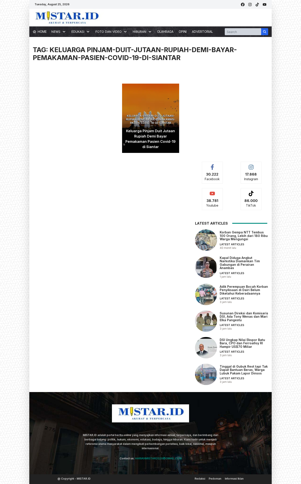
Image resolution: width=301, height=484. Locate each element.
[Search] (264, 31)
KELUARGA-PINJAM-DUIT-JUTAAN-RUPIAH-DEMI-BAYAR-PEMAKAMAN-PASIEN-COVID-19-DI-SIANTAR (150, 119)
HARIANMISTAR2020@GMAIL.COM (158, 458)
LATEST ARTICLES (232, 244)
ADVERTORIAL (202, 31)
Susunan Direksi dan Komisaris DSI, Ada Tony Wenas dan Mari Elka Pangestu (244, 316)
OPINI (183, 31)
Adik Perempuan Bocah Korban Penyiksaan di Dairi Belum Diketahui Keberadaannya (244, 290)
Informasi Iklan (234, 478)
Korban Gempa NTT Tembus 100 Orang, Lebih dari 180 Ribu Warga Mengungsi (244, 235)
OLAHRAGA (165, 31)
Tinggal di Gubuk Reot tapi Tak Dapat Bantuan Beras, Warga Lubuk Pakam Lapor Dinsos (244, 370)
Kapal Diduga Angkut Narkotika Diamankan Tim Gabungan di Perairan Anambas (240, 263)
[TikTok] (257, 4)
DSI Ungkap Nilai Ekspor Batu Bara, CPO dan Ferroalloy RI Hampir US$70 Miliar (242, 343)
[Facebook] (243, 4)
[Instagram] (250, 4)
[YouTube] (264, 4)
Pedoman (215, 478)
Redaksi (200, 478)
